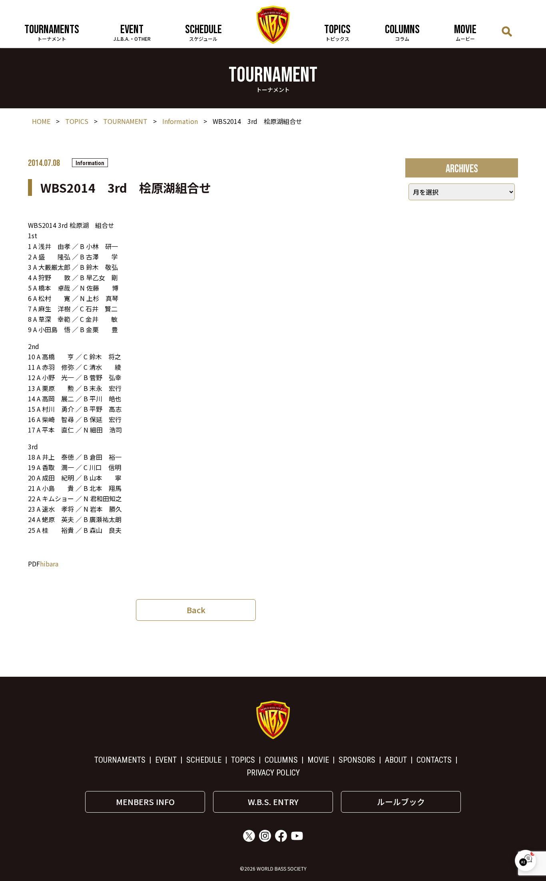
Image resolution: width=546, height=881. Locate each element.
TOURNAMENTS (119, 760)
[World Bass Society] (273, 25)
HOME (41, 121)
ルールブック (401, 801)
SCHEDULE (203, 760)
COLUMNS (281, 760)
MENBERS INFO (145, 801)
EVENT (166, 760)
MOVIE (318, 760)
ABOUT (396, 760)
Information (180, 121)
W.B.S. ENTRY (273, 801)
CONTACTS (434, 760)
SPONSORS (357, 760)
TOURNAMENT (125, 121)
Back (196, 610)
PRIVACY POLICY (273, 772)
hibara (49, 563)
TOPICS (76, 121)
